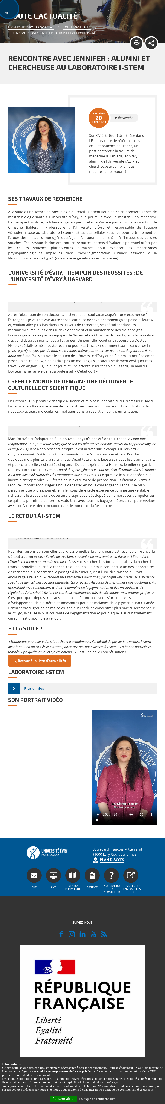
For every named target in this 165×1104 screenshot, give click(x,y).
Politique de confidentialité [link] (97, 1099)
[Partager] (151, 43)
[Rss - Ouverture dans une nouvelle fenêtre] (104, 936)
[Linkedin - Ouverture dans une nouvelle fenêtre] (82, 936)
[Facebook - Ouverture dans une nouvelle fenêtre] (61, 936)
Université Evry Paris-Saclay (31, 27)
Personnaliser (63, 1098)
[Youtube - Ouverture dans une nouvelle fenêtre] (93, 936)
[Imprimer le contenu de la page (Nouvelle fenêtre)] (137, 43)
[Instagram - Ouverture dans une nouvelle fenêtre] (72, 936)
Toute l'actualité (77, 27)
